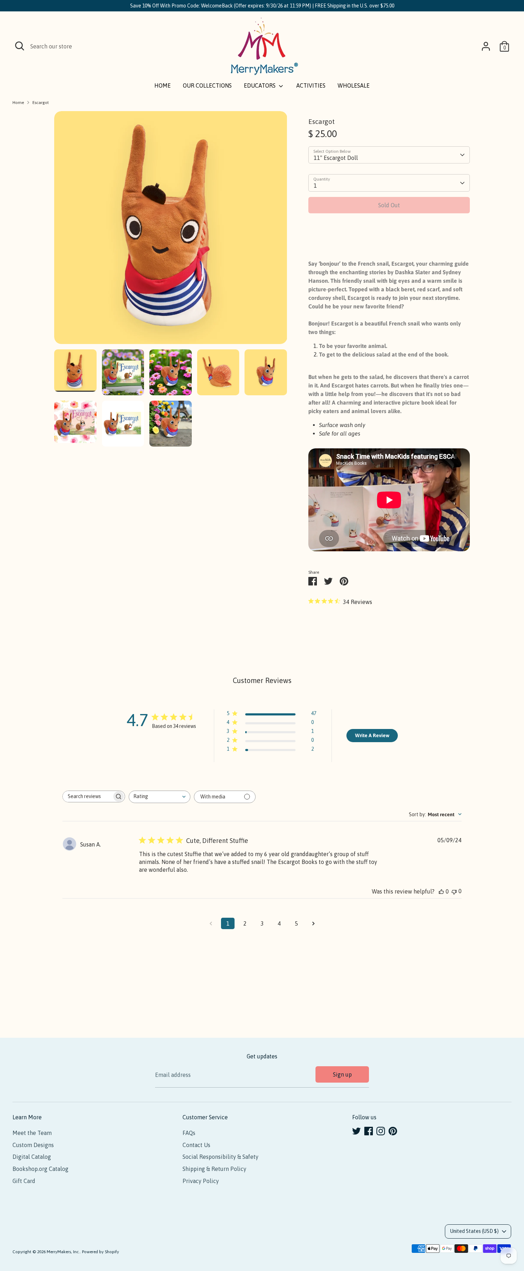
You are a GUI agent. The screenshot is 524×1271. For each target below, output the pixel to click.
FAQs (189, 1133)
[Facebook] (368, 1131)
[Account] (486, 46)
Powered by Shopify (100, 1251)
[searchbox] (87, 796)
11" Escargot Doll (336, 158)
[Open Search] (19, 46)
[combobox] (159, 797)
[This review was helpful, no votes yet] (441, 891)
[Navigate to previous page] (210, 923)
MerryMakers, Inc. (63, 1251)
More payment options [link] (389, 244)
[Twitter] (356, 1131)
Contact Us (196, 1145)
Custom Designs (33, 1145)
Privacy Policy (201, 1181)
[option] (170, 230)
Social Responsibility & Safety (220, 1156)
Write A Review (372, 735)
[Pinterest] (393, 1131)
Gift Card (23, 1181)
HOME (162, 85)
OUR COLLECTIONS (207, 85)
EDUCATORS (260, 85)
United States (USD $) (474, 1231)
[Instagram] (380, 1131)
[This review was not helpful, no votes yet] (454, 891)
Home (18, 102)
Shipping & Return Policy (214, 1169)
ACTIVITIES (310, 85)
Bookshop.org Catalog (40, 1169)
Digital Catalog (31, 1156)
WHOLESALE (354, 85)
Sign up (342, 1074)
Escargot (40, 102)
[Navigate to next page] (313, 923)
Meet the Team (32, 1133)
